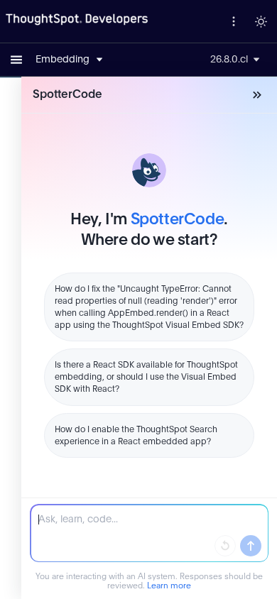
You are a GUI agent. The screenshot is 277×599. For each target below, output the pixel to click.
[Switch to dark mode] (260, 21)
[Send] (250, 545)
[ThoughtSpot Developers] (77, 19)
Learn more (169, 586)
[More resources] (233, 21)
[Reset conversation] (225, 545)
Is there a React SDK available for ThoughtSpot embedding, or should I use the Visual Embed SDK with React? (146, 377)
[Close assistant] (257, 95)
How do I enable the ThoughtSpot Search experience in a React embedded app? (136, 435)
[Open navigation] (16, 59)
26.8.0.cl (229, 60)
